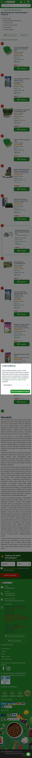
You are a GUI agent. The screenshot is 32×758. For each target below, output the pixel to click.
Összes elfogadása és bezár (20, 391)
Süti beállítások (8, 385)
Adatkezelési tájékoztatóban (18, 380)
